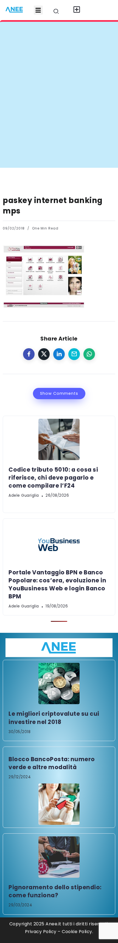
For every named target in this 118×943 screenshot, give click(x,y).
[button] (38, 10)
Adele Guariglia (24, 495)
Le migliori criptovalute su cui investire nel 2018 (54, 718)
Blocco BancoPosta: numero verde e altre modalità (52, 763)
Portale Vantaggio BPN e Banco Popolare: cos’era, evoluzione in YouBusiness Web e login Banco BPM (57, 584)
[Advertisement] (59, 106)
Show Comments (59, 393)
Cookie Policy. (77, 931)
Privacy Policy (41, 931)
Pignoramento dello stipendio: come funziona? (55, 891)
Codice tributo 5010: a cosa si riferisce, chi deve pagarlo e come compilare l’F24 (53, 478)
